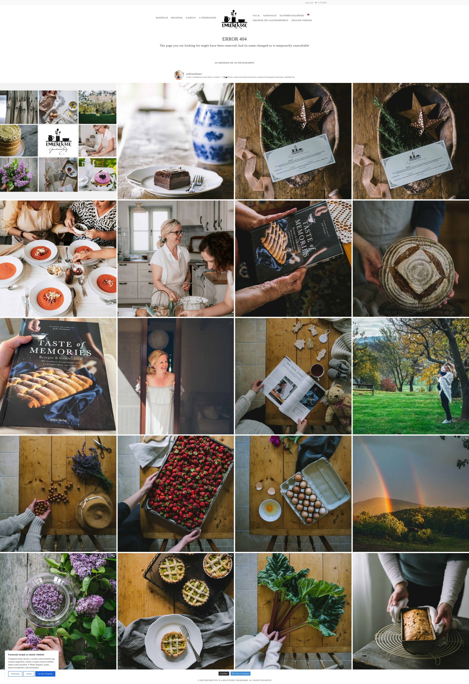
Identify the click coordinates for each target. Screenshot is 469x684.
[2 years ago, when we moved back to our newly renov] (293, 611)
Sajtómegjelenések (292, 15)
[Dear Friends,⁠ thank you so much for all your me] (58, 494)
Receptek (177, 18)
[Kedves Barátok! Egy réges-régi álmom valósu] (176, 259)
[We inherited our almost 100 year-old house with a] (58, 611)
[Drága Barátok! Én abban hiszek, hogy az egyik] (293, 141)
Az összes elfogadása (45, 674)
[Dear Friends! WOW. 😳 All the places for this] (58, 259)
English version (302, 20)
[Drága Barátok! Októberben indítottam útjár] (58, 141)
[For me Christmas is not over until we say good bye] (293, 376)
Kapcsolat (270, 15)
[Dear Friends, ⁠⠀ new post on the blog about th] (176, 611)
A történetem (207, 18)
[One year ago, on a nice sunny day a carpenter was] (293, 259)
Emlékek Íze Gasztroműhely (270, 20)
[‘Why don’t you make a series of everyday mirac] (176, 494)
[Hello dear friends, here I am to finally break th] (176, 376)
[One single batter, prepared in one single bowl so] (176, 141)
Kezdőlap (162, 18)
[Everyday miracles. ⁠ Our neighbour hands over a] (293, 494)
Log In (309, 3)
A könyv (191, 18)
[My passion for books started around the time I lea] (58, 376)
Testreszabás (15, 674)
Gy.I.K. (256, 15)
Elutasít (29, 674)
